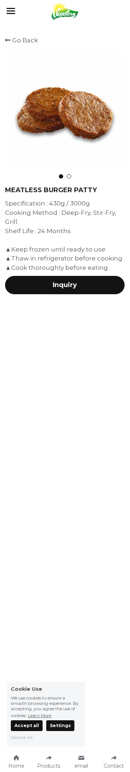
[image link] (65, 10)
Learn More (39, 715)
